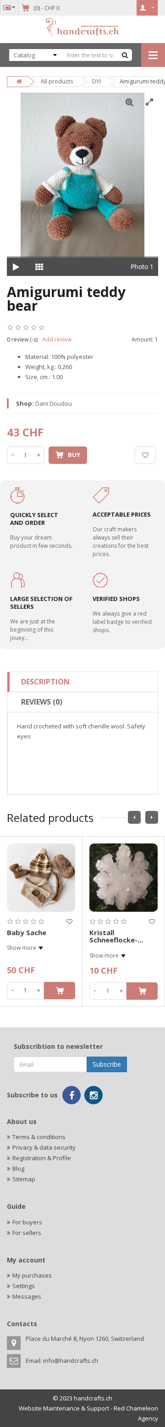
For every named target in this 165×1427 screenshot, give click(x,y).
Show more (21, 948)
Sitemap (23, 1179)
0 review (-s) (22, 339)
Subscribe (107, 1064)
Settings (23, 1286)
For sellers (26, 1233)
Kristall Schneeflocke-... (116, 936)
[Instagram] (93, 1095)
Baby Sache (26, 932)
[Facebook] (71, 1095)
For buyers (27, 1222)
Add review (57, 339)
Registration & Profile (41, 1158)
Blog (18, 1168)
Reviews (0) (41, 702)
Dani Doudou (53, 403)
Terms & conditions (39, 1137)
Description (45, 682)
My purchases (32, 1275)
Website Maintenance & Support (64, 1408)
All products (57, 81)
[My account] (147, 8)
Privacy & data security (44, 1147)
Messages (26, 1296)
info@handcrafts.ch (70, 1360)
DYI (96, 81)
